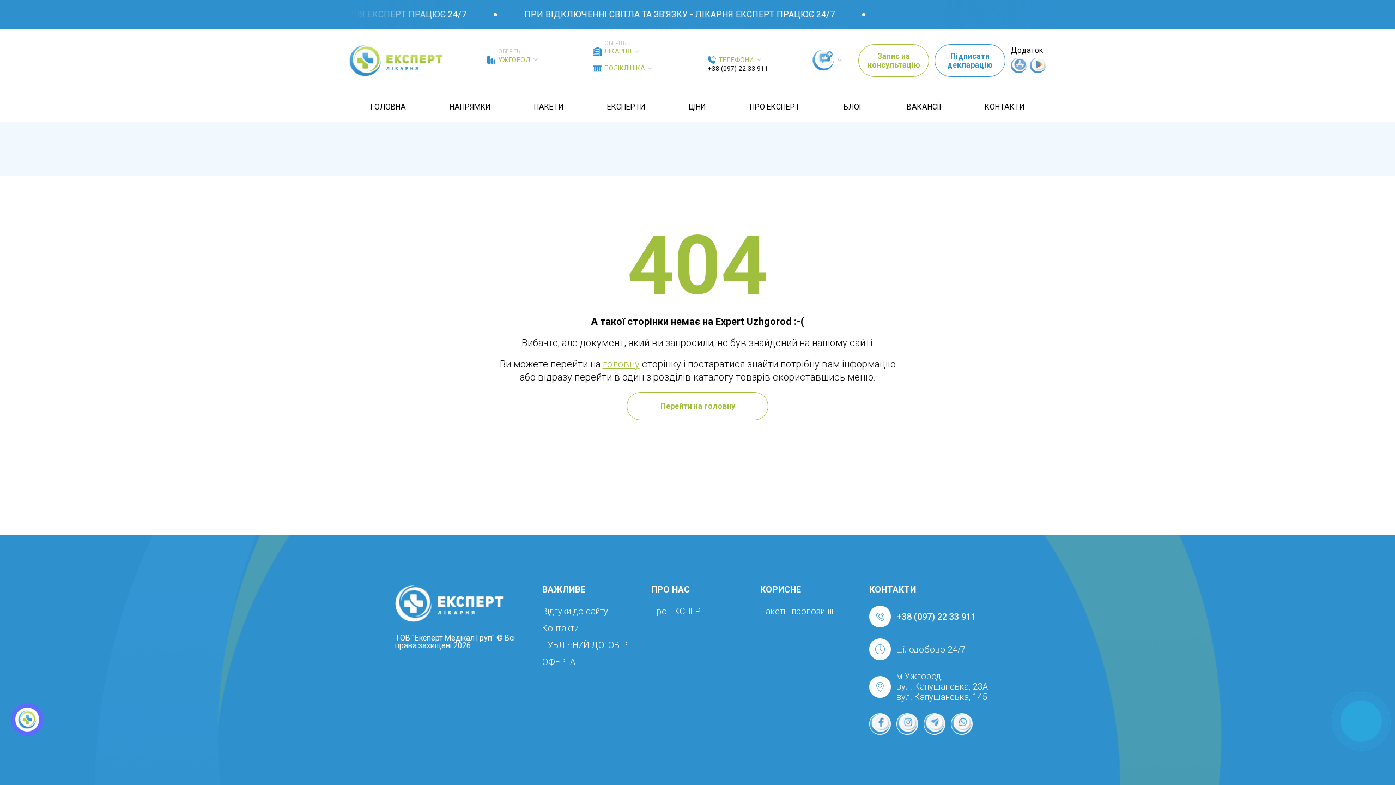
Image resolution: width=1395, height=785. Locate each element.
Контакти (1004, 106)
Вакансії (924, 106)
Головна (388, 106)
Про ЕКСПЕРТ (775, 106)
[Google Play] (1038, 70)
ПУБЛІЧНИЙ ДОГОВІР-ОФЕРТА (586, 653)
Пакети (548, 106)
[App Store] (1019, 70)
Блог (853, 106)
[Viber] (962, 724)
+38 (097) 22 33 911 (738, 69)
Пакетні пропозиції (796, 611)
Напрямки (470, 106)
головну (621, 364)
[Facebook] (880, 724)
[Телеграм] (934, 724)
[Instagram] (907, 724)
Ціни (697, 106)
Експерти (626, 106)
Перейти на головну (697, 406)
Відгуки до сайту (575, 611)
